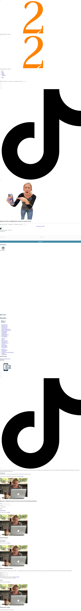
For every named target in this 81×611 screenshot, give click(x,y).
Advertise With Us (4, 346)
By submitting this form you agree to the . (9, 576)
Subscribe (40, 241)
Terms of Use (4, 349)
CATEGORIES (4, 75)
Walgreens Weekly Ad (5, 334)
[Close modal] (0, 567)
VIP (2, 70)
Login (9, 581)
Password (1, 505)
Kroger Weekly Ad (4, 336)
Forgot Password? (3, 510)
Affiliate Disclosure (5, 350)
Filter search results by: (4, 81)
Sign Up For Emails (5, 340)
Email (1, 503)
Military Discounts (4, 325)
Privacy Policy (4, 351)
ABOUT (3, 77)
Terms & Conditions (16, 576)
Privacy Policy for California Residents (8, 352)
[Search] (0, 35)
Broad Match (11, 81)
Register (9, 512)
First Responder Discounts (6, 329)
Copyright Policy (4, 354)
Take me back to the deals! (40, 226)
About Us (3, 339)
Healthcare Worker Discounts (6, 330)
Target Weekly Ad (4, 332)
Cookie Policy (21, 476)
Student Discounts (5, 326)
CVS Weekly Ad (4, 333)
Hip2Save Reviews (4, 347)
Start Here (3, 338)
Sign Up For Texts (4, 341)
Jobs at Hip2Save (4, 345)
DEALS (3, 71)
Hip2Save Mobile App (5, 342)
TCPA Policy (3, 353)
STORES (3, 74)
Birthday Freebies (4, 331)
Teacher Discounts (5, 324)
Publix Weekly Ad (4, 335)
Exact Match (16, 81)
